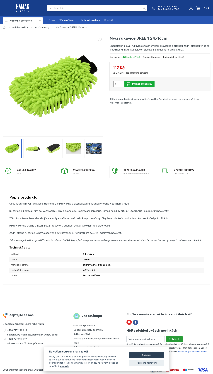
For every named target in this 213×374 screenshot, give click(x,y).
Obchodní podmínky (84, 325)
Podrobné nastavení (147, 363)
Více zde (64, 366)
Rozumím (146, 355)
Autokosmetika (20, 27)
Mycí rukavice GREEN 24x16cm (71, 27)
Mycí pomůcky (42, 27)
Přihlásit (174, 339)
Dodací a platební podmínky (88, 329)
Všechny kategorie (21, 20)
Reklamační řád (81, 334)
